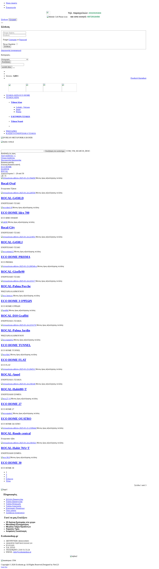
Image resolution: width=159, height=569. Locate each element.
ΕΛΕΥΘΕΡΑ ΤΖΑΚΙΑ (20, 116)
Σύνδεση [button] (4, 19)
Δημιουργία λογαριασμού (11, 50)
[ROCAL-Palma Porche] (18, 281)
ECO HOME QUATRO (16, 418)
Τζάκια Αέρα (16, 102)
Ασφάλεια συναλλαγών (15, 513)
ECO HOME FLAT (13, 359)
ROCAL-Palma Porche (16, 286)
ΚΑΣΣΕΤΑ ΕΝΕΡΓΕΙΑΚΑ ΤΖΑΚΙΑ (21, 133)
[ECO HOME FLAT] (5, 355)
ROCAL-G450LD (12, 198)
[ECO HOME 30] (5, 457)
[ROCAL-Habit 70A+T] (19, 443)
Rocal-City (8, 227)
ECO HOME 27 (11, 403)
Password (23, 40)
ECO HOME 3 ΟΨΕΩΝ (16, 301)
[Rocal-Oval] (18, 178)
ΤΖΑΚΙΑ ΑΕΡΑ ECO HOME (18, 95)
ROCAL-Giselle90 (12, 271)
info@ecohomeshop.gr (22, 552)
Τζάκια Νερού (17, 121)
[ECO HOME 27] (6, 399)
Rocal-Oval (8, 183)
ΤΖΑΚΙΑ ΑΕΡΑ (12, 97)
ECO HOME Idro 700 (15, 212)
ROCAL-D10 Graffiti (14, 315)
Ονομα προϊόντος (8, 158)
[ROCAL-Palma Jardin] (19, 325)
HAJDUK (5, 169)
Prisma (18, 112)
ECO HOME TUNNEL (16, 345)
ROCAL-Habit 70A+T (15, 448)
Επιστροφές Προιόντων (15, 508)
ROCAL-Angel (10, 374)
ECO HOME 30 (11, 462)
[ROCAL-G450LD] (18, 193)
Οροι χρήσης (11, 510)
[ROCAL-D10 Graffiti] (5, 310)
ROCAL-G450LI (12, 242)
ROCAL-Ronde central (16, 433)
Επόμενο (9, 479)
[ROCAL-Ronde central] (19, 428)
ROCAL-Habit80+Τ (14, 389)
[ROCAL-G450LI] (18, 237)
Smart (18, 109)
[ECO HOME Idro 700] (6, 207)
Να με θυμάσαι (9, 44)
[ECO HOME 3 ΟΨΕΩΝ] (7, 296)
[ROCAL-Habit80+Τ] (18, 384)
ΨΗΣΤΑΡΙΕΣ (11, 131)
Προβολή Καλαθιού (138, 78)
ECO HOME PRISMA (15, 256)
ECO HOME (6, 167)
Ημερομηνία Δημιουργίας (11, 160)
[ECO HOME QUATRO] (7, 413)
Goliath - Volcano (23, 107)
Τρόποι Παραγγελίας (14, 502)
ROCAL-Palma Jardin (15, 330)
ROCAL (4, 171)
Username (13, 40)
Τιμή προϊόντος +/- (8, 156)
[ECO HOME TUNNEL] (7, 340)
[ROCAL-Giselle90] (19, 266)
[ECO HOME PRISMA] (7, 252)
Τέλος (8, 481)
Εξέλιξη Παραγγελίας (14, 499)
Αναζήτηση (6, 62)
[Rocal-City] (4, 222)
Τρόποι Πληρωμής (13, 504)
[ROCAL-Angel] (18, 369)
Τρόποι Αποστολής (13, 506)
